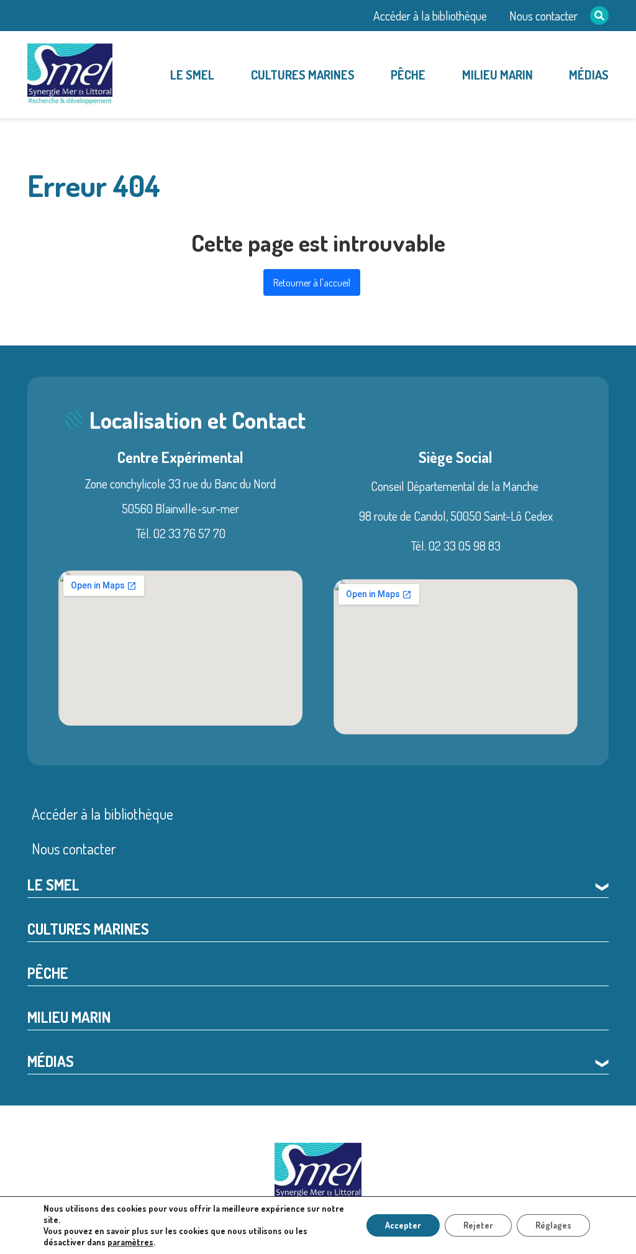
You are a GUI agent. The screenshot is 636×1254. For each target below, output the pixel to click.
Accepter (403, 1225)
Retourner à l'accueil (311, 283)
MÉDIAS (589, 74)
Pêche (408, 74)
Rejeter (478, 1225)
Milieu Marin (497, 74)
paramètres (130, 1242)
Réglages (553, 1225)
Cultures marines (303, 74)
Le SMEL (192, 74)
